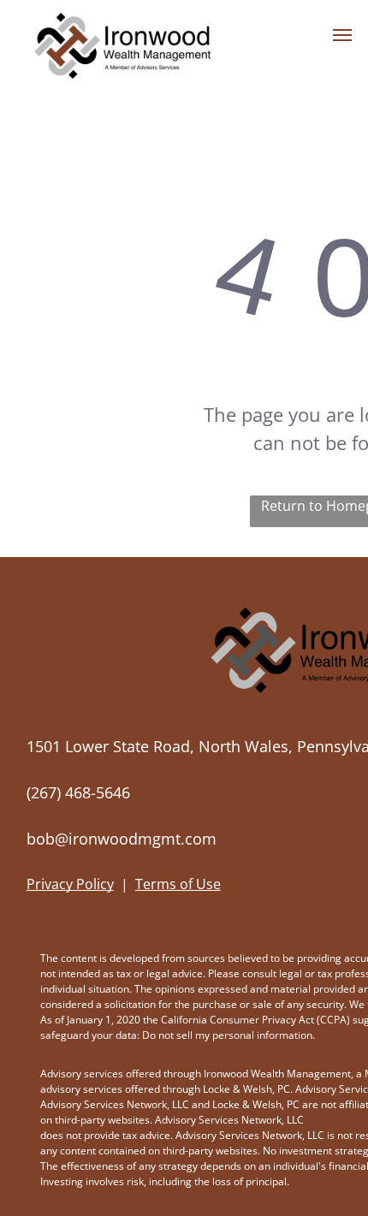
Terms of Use (178, 884)
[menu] (342, 35)
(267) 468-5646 (78, 792)
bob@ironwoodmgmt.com (122, 838)
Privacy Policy (70, 884)
